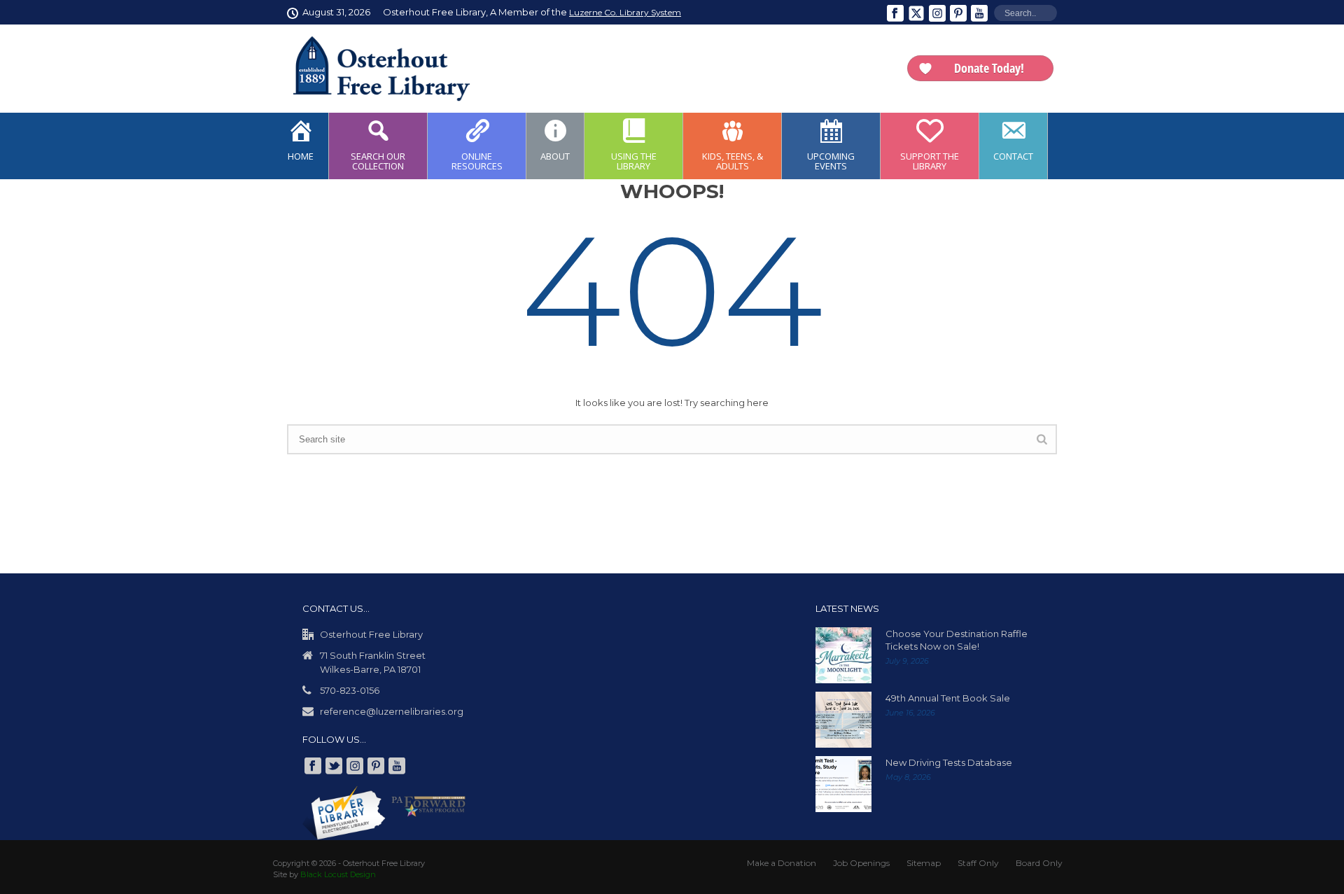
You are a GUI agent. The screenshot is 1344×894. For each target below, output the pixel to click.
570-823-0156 (349, 690)
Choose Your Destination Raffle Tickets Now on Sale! (957, 640)
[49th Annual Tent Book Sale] (844, 720)
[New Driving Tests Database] (844, 784)
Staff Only (978, 863)
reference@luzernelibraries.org (391, 711)
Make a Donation (781, 863)
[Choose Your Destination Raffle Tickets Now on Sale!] (844, 655)
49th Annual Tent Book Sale (948, 698)
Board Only (1039, 863)
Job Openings (861, 863)
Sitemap (923, 863)
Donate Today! (989, 68)
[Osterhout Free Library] (373, 69)
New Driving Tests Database (949, 762)
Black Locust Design (338, 874)
